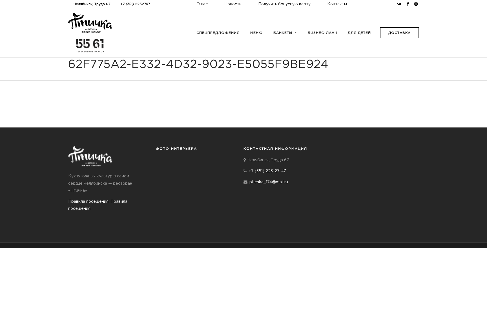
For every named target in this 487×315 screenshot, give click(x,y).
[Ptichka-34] (214, 187)
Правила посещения (88, 201)
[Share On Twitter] (17, 303)
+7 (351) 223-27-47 (267, 171)
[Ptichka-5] (167, 165)
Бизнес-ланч (322, 32)
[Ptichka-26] (167, 187)
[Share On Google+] (34, 303)
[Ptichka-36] (167, 210)
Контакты (337, 4)
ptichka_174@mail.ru (268, 182)
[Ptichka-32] (191, 187)
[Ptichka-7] (191, 165)
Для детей (359, 32)
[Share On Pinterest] (25, 303)
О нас (202, 4)
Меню (256, 32)
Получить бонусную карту (284, 4)
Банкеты (282, 32)
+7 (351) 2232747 (135, 4)
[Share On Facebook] (9, 303)
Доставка (399, 32)
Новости (233, 4)
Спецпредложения (218, 32)
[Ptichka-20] (214, 165)
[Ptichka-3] (191, 210)
